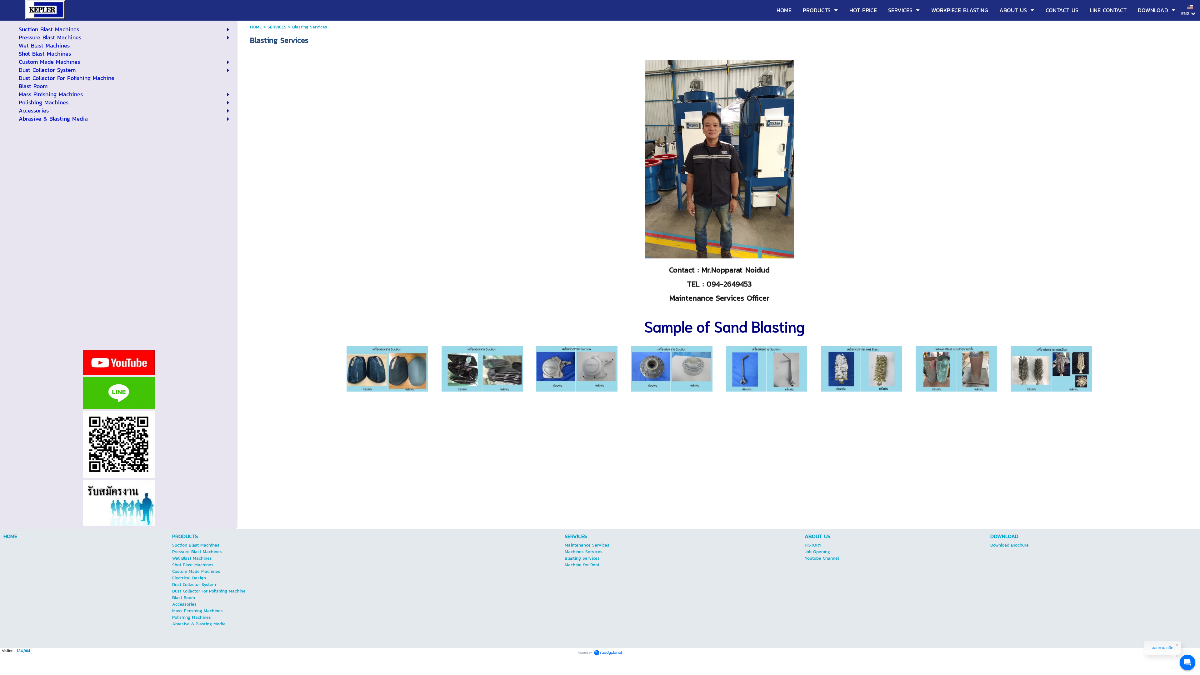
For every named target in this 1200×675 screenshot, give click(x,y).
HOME (256, 27)
